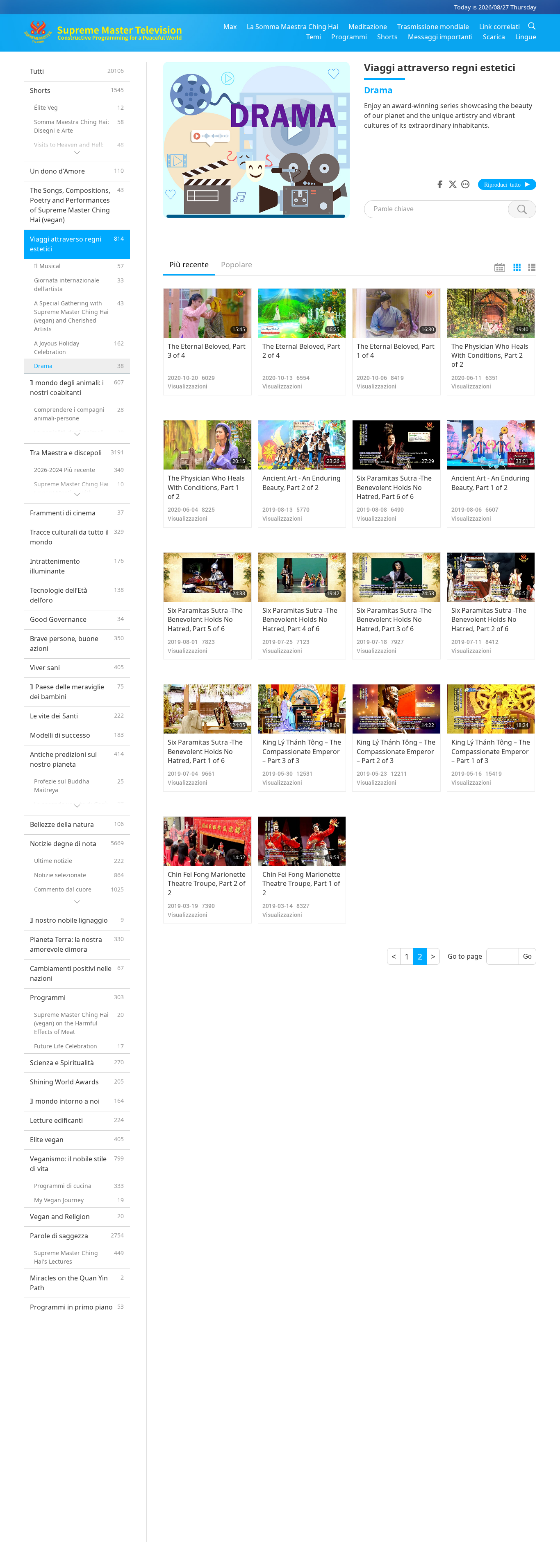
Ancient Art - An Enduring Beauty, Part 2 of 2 (301, 483)
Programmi (349, 36)
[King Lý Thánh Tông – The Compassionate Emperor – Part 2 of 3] (396, 709)
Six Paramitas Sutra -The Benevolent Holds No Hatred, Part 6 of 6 (394, 487)
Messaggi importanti (440, 36)
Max (230, 26)
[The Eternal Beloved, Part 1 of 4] (396, 313)
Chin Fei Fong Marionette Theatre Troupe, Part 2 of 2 (207, 883)
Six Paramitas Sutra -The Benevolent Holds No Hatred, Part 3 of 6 (394, 619)
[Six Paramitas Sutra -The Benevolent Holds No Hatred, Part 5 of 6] (207, 577)
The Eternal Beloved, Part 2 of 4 (301, 351)
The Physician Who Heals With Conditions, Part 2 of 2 (489, 355)
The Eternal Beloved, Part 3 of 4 (207, 351)
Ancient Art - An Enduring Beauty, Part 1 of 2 (490, 483)
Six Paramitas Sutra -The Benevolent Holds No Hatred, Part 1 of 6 (205, 751)
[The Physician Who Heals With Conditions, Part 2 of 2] (491, 313)
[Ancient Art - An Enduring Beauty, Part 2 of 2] (302, 445)
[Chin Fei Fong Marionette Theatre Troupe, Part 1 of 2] (302, 841)
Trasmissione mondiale (433, 26)
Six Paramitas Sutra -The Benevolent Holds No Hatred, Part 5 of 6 (205, 619)
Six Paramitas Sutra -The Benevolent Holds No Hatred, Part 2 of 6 (488, 619)
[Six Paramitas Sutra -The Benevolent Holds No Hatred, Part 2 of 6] (491, 577)
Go (527, 956)
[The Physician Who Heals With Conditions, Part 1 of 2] (207, 445)
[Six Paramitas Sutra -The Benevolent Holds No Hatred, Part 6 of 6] (396, 445)
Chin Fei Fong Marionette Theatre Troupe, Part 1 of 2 (301, 883)
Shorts (387, 36)
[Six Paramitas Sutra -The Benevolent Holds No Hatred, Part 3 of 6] (396, 577)
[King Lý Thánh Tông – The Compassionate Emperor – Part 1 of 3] (491, 709)
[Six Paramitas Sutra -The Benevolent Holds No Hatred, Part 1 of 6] (207, 709)
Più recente (189, 264)
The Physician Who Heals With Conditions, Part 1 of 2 (206, 487)
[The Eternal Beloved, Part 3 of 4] (207, 313)
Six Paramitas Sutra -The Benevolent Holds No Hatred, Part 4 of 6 (299, 619)
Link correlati (499, 26)
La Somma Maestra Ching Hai (292, 26)
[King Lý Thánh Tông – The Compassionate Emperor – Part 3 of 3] (302, 709)
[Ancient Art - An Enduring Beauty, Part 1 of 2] (491, 445)
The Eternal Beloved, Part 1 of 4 (396, 351)
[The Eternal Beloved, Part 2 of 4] (302, 313)
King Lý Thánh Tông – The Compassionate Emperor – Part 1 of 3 (490, 751)
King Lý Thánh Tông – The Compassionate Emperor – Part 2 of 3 (396, 751)
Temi (313, 36)
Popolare (236, 264)
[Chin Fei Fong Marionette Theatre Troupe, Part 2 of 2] (207, 841)
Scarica (494, 36)
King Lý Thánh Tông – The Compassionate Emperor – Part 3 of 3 (301, 751)
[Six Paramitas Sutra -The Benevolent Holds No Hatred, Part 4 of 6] (302, 577)
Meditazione (367, 26)
